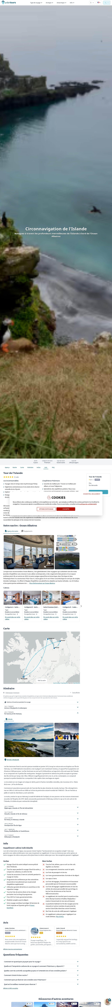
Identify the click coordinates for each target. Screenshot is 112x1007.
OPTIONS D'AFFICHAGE (46, 509)
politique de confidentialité (88, 504)
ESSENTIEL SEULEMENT (91, 494)
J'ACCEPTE (65, 509)
